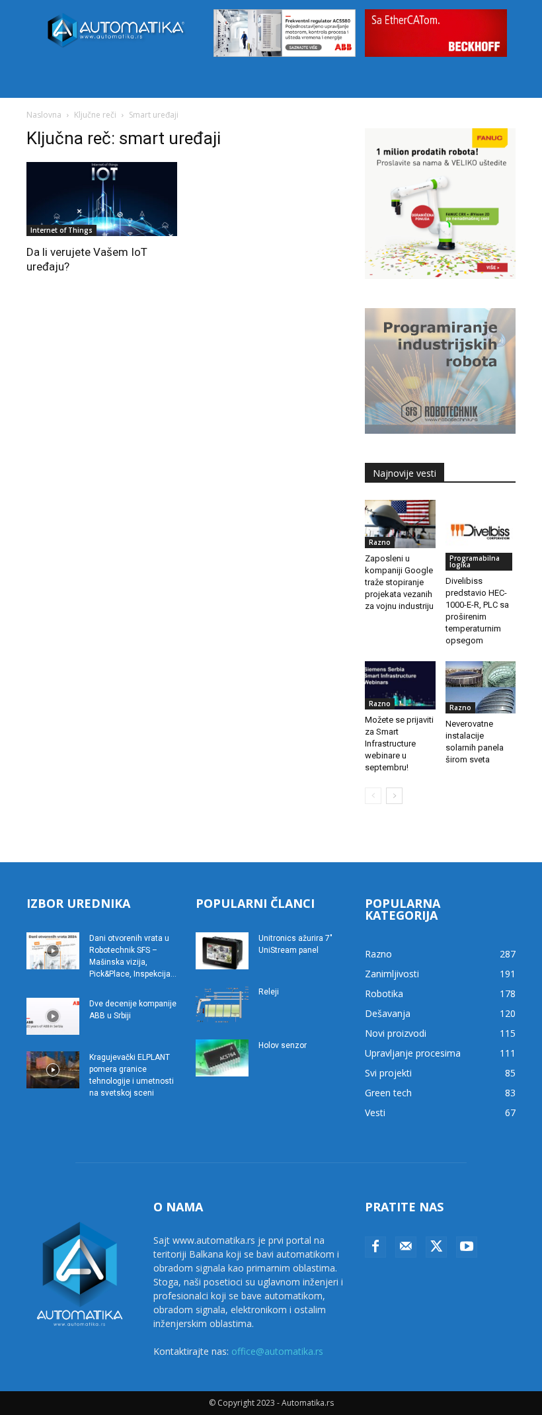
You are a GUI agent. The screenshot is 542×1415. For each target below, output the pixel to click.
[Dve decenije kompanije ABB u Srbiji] (52, 1016)
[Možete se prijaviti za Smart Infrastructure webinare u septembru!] (400, 685)
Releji (268, 991)
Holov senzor (282, 1045)
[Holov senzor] (222, 1057)
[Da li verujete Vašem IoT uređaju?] (101, 199)
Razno (380, 542)
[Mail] (405, 1247)
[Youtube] (466, 1247)
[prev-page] (373, 796)
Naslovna (43, 114)
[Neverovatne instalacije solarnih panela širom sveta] (480, 687)
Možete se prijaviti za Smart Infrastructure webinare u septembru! (399, 743)
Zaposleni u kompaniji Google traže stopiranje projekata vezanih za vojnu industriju (399, 582)
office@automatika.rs (277, 1351)
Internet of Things (61, 230)
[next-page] (394, 796)
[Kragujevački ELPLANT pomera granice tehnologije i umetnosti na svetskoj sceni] (52, 1069)
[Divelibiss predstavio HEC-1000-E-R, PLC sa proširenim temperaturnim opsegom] (480, 535)
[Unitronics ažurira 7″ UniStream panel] (222, 950)
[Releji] (222, 1004)
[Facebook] (375, 1247)
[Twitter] (436, 1247)
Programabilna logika (474, 561)
